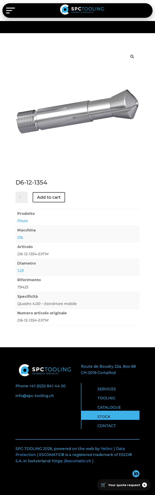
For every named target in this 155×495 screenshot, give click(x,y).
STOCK (103, 417)
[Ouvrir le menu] (10, 10)
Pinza (22, 221)
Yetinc (107, 448)
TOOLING (106, 398)
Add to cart (49, 197)
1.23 (20, 270)
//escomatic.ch (77, 461)
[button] (132, 56)
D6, (20, 237)
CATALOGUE (109, 407)
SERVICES (106, 389)
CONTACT (106, 426)
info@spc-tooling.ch (35, 396)
